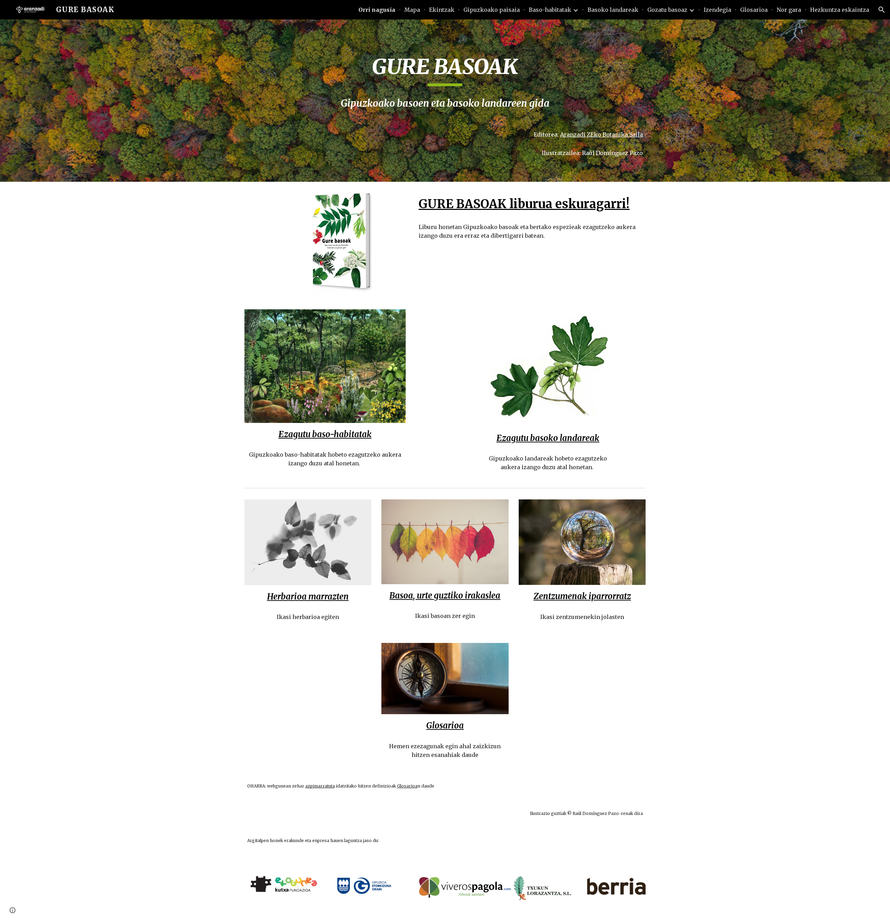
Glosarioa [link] (754, 9)
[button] (881, 9)
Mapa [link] (412, 9)
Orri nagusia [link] (376, 9)
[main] (445, 70)
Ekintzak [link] (441, 9)
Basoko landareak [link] (613, 9)
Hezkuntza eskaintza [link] (839, 9)
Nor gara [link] (789, 9)
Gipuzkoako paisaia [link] (491, 9)
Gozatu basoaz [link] (667, 9)
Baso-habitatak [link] (550, 9)
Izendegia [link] (717, 9)
